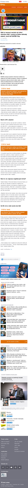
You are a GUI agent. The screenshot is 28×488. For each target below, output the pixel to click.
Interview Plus (4, 40)
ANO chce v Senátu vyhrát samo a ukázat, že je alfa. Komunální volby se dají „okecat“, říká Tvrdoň (17, 368)
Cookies (3, 484)
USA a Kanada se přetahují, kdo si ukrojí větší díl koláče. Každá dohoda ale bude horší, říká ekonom (17, 355)
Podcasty (3, 457)
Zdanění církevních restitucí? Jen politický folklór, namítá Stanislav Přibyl (16, 298)
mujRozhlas (3, 263)
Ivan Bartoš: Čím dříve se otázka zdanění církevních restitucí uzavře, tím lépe (12, 213)
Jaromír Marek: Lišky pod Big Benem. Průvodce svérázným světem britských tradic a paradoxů (17, 308)
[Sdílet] (3, 74)
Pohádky (4, 270)
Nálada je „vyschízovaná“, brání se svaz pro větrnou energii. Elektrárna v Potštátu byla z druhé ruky (16, 362)
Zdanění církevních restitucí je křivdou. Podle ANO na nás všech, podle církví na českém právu (14, 148)
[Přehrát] (2, 69)
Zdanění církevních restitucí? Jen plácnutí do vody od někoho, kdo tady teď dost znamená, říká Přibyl (14, 93)
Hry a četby (4, 267)
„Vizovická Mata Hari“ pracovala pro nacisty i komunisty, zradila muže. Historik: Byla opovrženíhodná (16, 321)
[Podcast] (1, 74)
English (22, 484)
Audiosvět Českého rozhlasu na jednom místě (11, 279)
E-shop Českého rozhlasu (9, 374)
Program (14, 7)
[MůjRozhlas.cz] (2, 46)
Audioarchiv (20, 7)
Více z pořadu (5, 346)
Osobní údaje (9, 484)
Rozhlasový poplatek (20, 451)
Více (21, 15)
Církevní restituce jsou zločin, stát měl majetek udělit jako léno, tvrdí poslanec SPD (16, 286)
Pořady (16, 15)
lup (11, 249)
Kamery (25, 7)
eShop (2, 447)
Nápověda (17, 443)
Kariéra (16, 447)
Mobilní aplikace (5, 459)
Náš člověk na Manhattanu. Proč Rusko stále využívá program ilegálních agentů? (15, 315)
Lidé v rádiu (17, 445)
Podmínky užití (16, 484)
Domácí (3, 15)
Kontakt (16, 449)
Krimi (12, 267)
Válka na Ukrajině (5, 441)
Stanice (3, 445)
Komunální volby (5, 443)
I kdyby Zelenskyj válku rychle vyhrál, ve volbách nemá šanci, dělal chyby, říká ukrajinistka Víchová (17, 327)
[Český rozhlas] (5, 1)
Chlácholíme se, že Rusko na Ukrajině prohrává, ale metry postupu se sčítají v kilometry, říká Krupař (17, 349)
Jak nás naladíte (18, 441)
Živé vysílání (4, 273)
